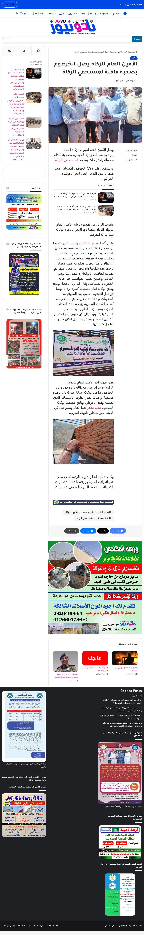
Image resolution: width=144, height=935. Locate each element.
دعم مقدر (94, 408)
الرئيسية (132, 52)
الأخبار (116, 13)
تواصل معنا (7, 925)
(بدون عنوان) (35, 62)
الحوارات (104, 13)
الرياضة (52, 13)
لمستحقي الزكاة (66, 160)
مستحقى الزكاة (83, 518)
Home (43, 777)
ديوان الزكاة (70, 512)
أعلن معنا (10, 4)
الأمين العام (104, 512)
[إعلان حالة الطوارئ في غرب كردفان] (125, 658)
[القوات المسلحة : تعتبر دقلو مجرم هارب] (95, 658)
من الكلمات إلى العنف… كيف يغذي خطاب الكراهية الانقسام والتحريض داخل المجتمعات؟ (89, 39)
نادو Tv (23, 13)
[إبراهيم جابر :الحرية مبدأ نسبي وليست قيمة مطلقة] (65, 661)
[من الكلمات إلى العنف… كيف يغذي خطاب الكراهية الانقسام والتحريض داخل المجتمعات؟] (106, 197)
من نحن (32, 925)
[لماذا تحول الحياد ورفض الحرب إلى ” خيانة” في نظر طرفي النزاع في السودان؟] (33, 122)
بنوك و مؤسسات (89, 13)
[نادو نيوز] (72, 27)
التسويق (72, 13)
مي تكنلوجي (109, 925)
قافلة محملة (104, 518)
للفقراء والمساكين (76, 243)
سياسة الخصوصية (20, 925)
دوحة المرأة (37, 13)
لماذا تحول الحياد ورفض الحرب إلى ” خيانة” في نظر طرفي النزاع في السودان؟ (16, 125)
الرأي (61, 13)
